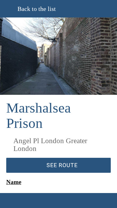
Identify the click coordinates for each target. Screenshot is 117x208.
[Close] (8, 8)
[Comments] (31, 200)
